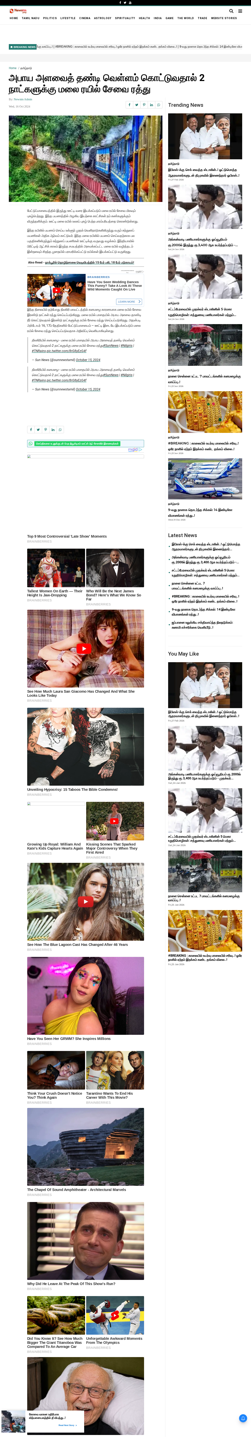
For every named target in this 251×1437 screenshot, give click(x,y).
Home (14, 18)
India (158, 18)
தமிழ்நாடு (26, 68)
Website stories (224, 18)
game (170, 18)
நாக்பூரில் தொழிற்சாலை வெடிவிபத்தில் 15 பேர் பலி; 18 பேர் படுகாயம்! (89, 262)
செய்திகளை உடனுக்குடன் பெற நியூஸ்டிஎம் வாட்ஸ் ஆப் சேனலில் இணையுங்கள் (77, 443)
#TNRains (39, 351)
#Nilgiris (126, 345)
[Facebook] (120, 2)
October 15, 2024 (88, 360)
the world (185, 18)
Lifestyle (68, 18)
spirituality (125, 18)
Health (144, 18)
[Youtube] (130, 2)
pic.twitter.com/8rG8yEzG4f (66, 351)
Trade (202, 18)
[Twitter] (125, 2)
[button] (240, 11)
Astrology (102, 18)
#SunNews (111, 345)
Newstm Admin (23, 99)
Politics (50, 18)
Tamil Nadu (31, 18)
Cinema (84, 18)
